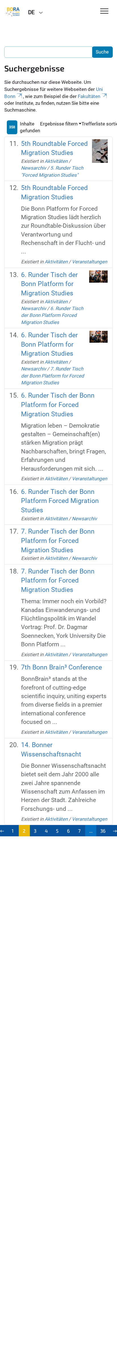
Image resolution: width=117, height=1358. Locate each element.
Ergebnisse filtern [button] (59, 124)
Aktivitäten (56, 161)
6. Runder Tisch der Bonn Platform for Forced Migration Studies (58, 405)
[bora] (12, 12)
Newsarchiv (33, 168)
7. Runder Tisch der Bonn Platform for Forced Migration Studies (52, 375)
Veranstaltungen (89, 262)
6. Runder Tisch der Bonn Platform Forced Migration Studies (52, 315)
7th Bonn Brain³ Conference (61, 667)
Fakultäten (89, 96)
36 (103, 830)
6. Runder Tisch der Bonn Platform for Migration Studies (49, 284)
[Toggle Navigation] (104, 11)
